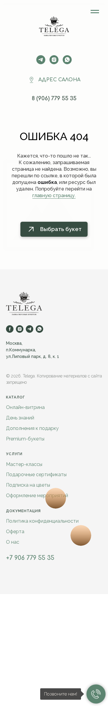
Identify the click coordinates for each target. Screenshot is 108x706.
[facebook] (10, 329)
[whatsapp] (39, 329)
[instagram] (54, 59)
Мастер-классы (24, 464)
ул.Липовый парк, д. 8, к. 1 (32, 356)
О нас (12, 542)
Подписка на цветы (28, 485)
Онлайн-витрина (25, 407)
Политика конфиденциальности (42, 521)
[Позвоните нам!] (96, 694)
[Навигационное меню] (95, 12)
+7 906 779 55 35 (30, 557)
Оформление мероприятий (37, 495)
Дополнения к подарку (32, 428)
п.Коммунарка (20, 349)
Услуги (14, 454)
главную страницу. (54, 195)
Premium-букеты (25, 439)
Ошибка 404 (54, 136)
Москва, (14, 343)
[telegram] (40, 59)
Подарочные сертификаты (36, 474)
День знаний (20, 418)
